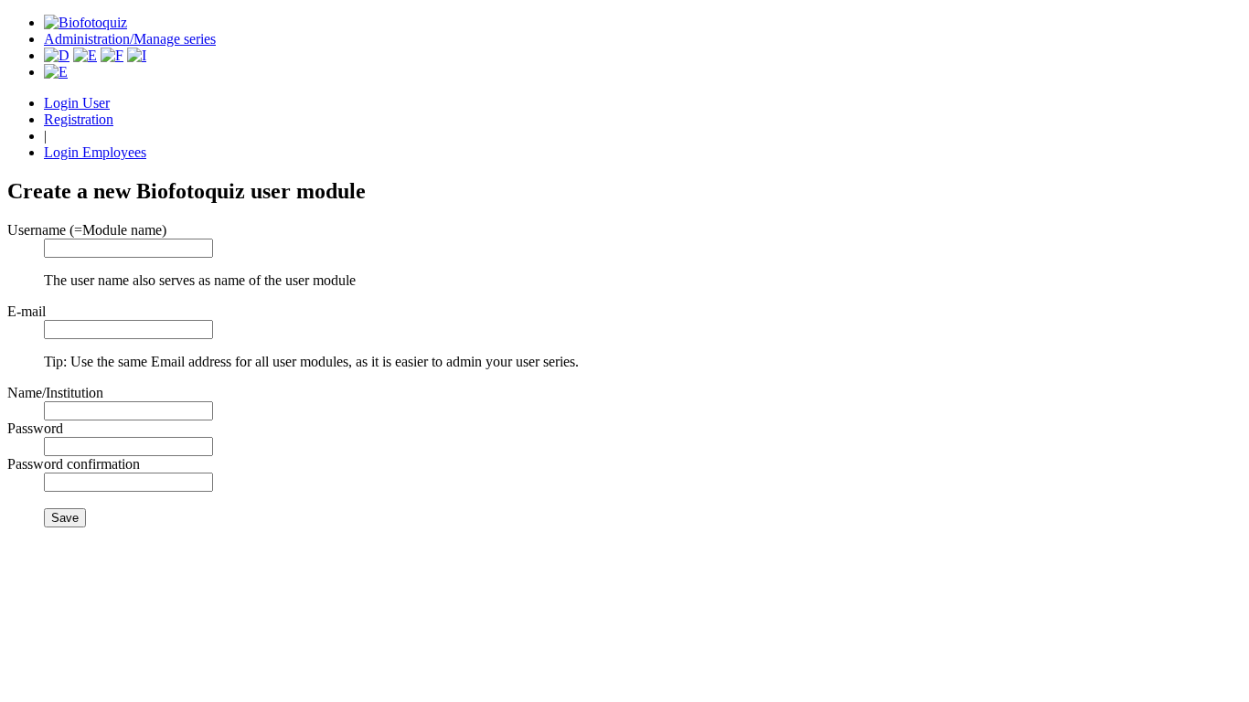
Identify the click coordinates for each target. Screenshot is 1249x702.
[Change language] (56, 72)
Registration (78, 119)
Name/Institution (55, 392)
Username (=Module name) (86, 230)
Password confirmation (73, 464)
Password (35, 428)
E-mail (26, 311)
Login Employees (95, 152)
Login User (77, 103)
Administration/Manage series (130, 39)
